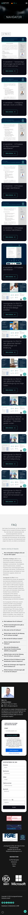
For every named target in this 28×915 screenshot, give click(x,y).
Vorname (5, 765)
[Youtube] (13, 903)
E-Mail (4, 777)
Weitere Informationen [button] (14, 753)
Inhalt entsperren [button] (14, 750)
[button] (26, 3)
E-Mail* (6, 728)
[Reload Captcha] (12, 800)
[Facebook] (2, 903)
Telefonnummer (7, 783)
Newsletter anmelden (12, 735)
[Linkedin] (4, 903)
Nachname (6, 771)
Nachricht (5, 789)
